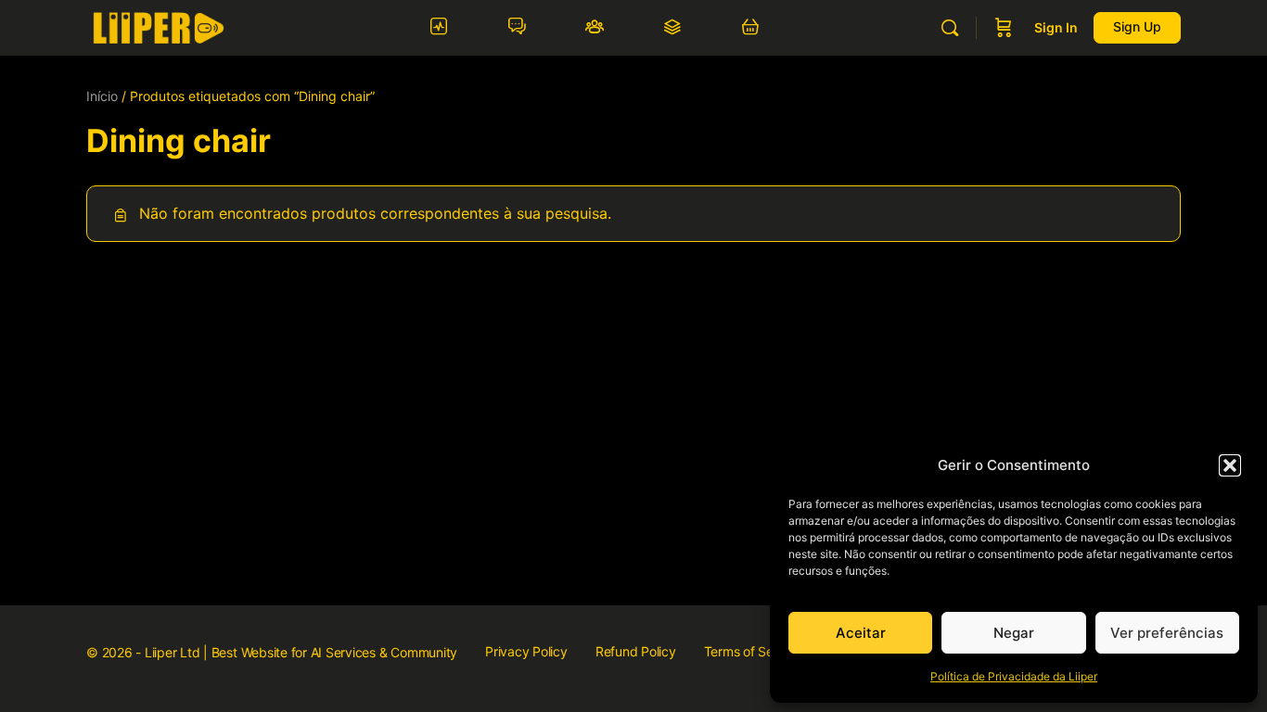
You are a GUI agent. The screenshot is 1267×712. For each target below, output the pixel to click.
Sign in (1056, 27)
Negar (1013, 633)
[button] (1230, 465)
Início (102, 96)
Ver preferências (1166, 633)
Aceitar (861, 633)
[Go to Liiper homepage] (158, 26)
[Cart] (1004, 28)
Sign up (1137, 26)
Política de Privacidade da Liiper (1013, 676)
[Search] (949, 28)
